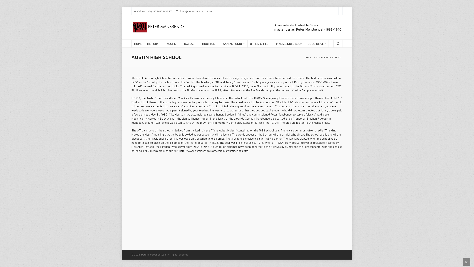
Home (309, 57)
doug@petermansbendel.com (196, 11)
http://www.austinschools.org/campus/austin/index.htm (213, 150)
